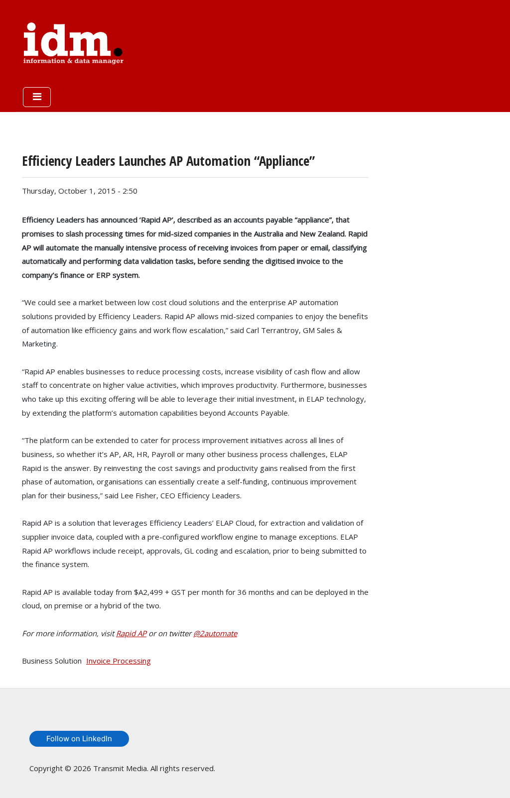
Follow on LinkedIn (79, 738)
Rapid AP (131, 633)
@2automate (215, 633)
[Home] (73, 41)
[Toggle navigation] (37, 97)
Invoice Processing (118, 661)
